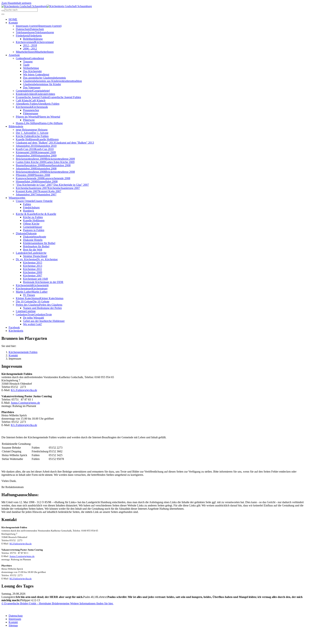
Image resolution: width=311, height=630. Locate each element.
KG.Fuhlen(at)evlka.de (24, 390)
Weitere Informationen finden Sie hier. (91, 603)
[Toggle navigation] (2, 14)
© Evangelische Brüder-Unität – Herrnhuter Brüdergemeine (35, 603)
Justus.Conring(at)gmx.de (25, 402)
